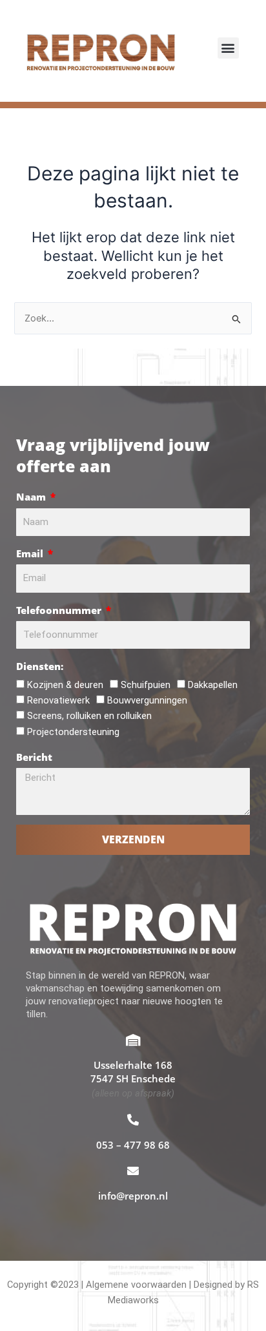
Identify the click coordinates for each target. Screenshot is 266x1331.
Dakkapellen (213, 685)
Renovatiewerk (58, 700)
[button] (228, 48)
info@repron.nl (133, 1195)
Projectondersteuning (73, 732)
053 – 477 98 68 (133, 1144)
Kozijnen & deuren (65, 685)
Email (31, 553)
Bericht (34, 757)
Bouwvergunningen (147, 700)
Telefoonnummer (60, 610)
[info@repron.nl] (133, 1170)
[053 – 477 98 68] (133, 1119)
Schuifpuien (145, 685)
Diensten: (39, 666)
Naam (32, 496)
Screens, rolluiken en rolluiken (89, 716)
